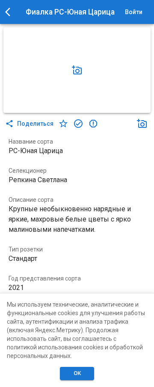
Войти (133, 12)
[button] (77, 70)
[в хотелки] (63, 123)
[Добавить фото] (77, 70)
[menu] (10, 12)
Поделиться (35, 123)
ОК (77, 373)
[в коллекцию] (78, 123)
